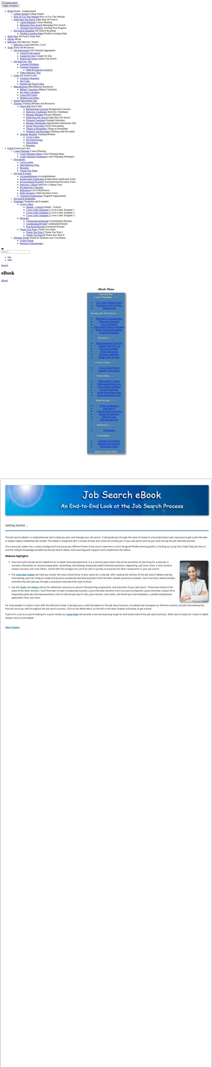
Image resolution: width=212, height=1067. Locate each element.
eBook (10, 39)
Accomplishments (28, 176)
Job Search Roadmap (24, 30)
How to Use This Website (26, 16)
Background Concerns (37, 109)
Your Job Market (109, 324)
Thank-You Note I (35, 232)
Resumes (30, 145)
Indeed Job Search (29, 58)
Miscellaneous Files (29, 165)
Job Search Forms (22, 173)
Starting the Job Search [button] (102, 313)
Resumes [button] (103, 338)
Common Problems (29, 64)
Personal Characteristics (31, 243)
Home (10, 11)
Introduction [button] (106, 294)
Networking (32, 142)
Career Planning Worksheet (33, 156)
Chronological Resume (37, 221)
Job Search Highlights (24, 198)
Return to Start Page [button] (106, 451)
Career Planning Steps (31, 154)
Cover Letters (32, 137)
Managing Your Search (31, 25)
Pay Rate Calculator (29, 92)
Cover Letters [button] (103, 362)
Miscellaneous (21, 86)
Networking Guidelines (109, 386)
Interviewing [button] (103, 400)
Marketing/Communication (109, 318)
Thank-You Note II (35, 235)
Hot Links (25, 81)
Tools (10, 47)
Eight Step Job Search (24, 19)
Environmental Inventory (32, 182)
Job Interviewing (34, 140)
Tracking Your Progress (31, 28)
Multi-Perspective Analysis (39, 70)
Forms (10, 148)
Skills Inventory (27, 193)
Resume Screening (109, 349)
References (25, 190)
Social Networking (35, 126)
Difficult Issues (109, 417)
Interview (12, 42)
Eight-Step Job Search (37, 117)
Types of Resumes (109, 351)
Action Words (27, 240)
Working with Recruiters (38, 131)
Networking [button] (103, 376)
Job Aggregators (22, 50)
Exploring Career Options (109, 305)
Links (16, 75)
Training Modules (28, 134)
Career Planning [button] (103, 297)
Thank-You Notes (28, 170)
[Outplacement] (9, 2)
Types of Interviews (109, 405)
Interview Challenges (36, 112)
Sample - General (34, 207)
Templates (19, 201)
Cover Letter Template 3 (38, 215)
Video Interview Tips (30, 72)
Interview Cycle (21, 44)
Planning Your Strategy (109, 443)
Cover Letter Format (109, 367)
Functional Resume (35, 226)
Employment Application (32, 179)
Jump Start (12, 36)
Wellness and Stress (29, 98)
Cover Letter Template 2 (38, 212)
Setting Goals (109, 308)
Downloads (19, 159)
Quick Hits (25, 106)
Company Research (29, 78)
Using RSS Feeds (28, 95)
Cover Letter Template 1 (38, 210)
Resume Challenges (109, 354)
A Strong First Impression (109, 411)
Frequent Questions (29, 67)
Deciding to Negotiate (109, 441)
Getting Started (21, 14)
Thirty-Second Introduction (109, 330)
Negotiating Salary (109, 446)
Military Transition (29, 89)
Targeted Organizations (31, 196)
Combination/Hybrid (36, 224)
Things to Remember (36, 128)
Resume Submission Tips (38, 123)
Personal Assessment (109, 321)
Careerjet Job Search (30, 53)
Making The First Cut (109, 346)
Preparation (109, 430)
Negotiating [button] (103, 435)
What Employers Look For (109, 343)
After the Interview (109, 419)
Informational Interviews (109, 384)
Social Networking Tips (25, 100)
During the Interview (109, 414)
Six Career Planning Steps (109, 302)
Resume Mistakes (34, 114)
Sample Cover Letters (109, 370)
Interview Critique (29, 184)
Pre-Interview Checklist (31, 187)
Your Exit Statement (109, 332)
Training (18, 103)
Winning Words (21, 238)
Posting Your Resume (109, 357)
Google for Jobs (28, 56)
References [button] (103, 425)
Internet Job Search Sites (32, 84)
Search (4, 265)
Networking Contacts (109, 381)
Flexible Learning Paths (31, 33)
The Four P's (109, 408)
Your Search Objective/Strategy (109, 327)
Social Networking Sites (109, 392)
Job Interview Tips (23, 61)
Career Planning (28, 22)
